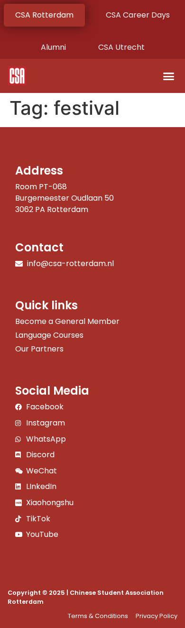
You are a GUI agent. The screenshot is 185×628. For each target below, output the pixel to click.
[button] (169, 76)
